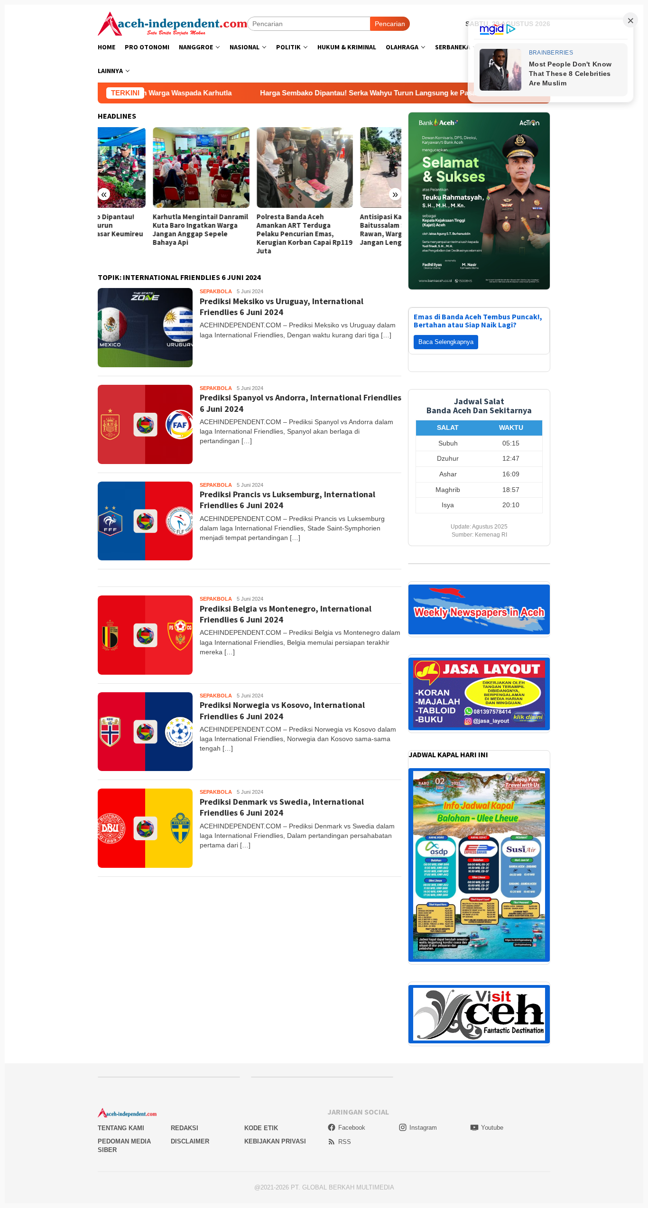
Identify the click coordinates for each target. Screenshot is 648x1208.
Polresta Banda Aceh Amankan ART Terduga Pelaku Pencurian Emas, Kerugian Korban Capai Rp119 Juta (249, 234)
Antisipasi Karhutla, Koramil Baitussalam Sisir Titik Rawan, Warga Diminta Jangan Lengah (350, 230)
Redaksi (184, 1128)
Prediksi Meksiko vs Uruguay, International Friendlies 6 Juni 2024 (281, 306)
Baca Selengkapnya (445, 341)
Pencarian (390, 24)
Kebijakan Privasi (275, 1141)
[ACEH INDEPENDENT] (172, 23)
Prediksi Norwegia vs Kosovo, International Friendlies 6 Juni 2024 (282, 710)
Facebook (351, 1127)
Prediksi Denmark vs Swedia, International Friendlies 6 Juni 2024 (282, 807)
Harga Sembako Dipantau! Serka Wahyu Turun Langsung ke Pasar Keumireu (321, 93)
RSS (344, 1141)
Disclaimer (190, 1141)
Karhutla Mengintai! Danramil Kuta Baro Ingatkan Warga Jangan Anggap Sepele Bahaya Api (145, 230)
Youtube (492, 1127)
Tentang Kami (121, 1128)
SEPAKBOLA (216, 291)
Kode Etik (261, 1128)
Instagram (423, 1127)
